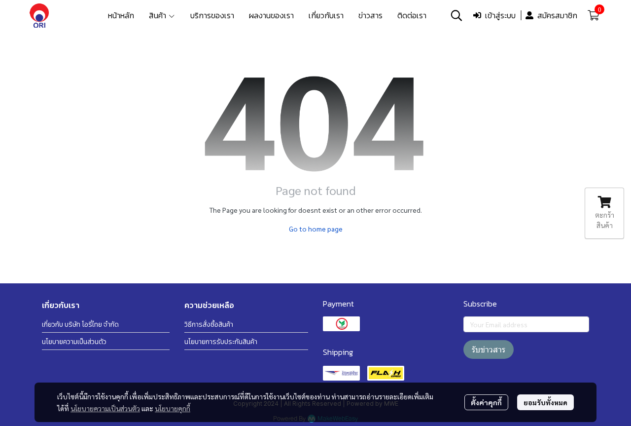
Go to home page (316, 228)
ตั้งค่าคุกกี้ (486, 402)
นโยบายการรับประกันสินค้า (220, 342)
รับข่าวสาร (488, 349)
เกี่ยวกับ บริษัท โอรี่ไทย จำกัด (80, 324)
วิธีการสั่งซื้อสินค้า (208, 324)
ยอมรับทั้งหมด (545, 402)
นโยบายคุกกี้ (172, 408)
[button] (456, 15)
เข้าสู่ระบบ (500, 15)
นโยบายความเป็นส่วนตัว (105, 408)
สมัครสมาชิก (557, 15)
